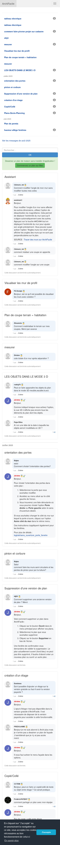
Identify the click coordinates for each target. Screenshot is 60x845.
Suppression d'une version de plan (25, 588)
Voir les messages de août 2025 (16, 140)
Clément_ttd (19, 184)
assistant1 (18, 200)
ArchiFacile (8, 3)
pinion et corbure (14, 553)
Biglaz (16, 460)
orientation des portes (18, 452)
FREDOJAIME (19, 726)
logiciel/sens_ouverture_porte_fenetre (30, 535)
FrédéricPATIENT (20, 799)
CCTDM (17, 784)
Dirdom (17, 355)
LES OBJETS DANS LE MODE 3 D (26, 376)
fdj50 (16, 596)
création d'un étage (16, 675)
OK (30, 154)
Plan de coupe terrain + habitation (25, 315)
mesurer (9, 347)
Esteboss (17, 683)
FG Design (18, 291)
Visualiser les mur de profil (20, 283)
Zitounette (18, 323)
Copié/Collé (11, 776)
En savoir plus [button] (11, 840)
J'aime (20, 195)
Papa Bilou (18, 422)
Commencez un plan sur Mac (30, 165)
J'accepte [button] (46, 832)
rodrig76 (17, 384)
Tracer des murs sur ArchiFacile (38, 239)
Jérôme (17, 400)
